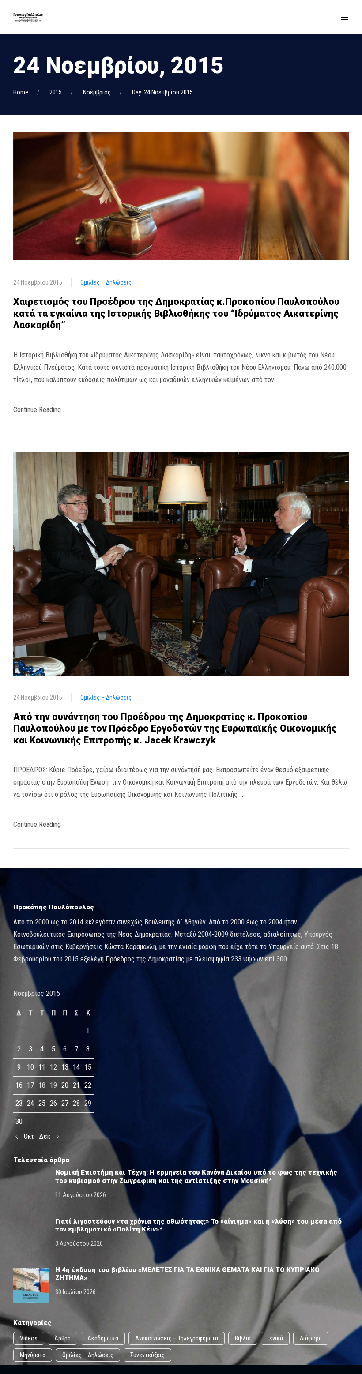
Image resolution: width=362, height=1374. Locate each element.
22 (87, 1085)
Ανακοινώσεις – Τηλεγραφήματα (176, 1338)
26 (53, 1103)
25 (41, 1103)
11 (41, 1067)
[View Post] (181, 195)
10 (30, 1067)
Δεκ (45, 1136)
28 (76, 1103)
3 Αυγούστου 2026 (79, 1243)
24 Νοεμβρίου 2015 (37, 282)
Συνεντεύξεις (147, 1355)
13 (64, 1067)
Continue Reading (37, 409)
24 (30, 1103)
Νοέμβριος (97, 92)
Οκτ (28, 1136)
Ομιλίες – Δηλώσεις (106, 282)
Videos (29, 1338)
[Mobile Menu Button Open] (344, 17)
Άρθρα (62, 1338)
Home (20, 92)
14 (76, 1067)
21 (76, 1085)
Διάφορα (311, 1338)
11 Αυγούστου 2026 (80, 1194)
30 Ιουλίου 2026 (75, 1291)
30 (19, 1121)
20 (64, 1085)
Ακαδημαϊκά (102, 1338)
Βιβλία (243, 1338)
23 (19, 1103)
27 (64, 1103)
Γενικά (275, 1338)
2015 (55, 92)
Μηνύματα (32, 1355)
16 (19, 1085)
